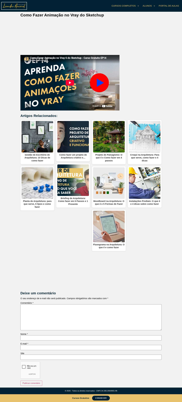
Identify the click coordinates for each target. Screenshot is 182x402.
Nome (24, 334)
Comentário (26, 303)
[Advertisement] (91, 36)
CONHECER (101, 398)
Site (22, 353)
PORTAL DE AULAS (169, 6)
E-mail (24, 344)
